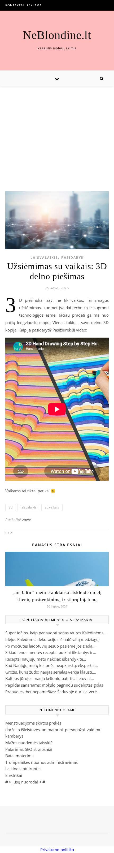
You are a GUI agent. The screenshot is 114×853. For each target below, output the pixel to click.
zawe (26, 519)
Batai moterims (19, 755)
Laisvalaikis (44, 257)
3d (10, 507)
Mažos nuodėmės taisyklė (28, 742)
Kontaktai (14, 5)
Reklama (34, 5)
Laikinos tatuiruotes (23, 768)
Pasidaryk (72, 257)
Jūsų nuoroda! (25, 782)
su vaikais (52, 507)
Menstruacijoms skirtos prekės (33, 723)
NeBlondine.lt (57, 35)
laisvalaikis (29, 507)
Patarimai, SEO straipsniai (28, 749)
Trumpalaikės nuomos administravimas (41, 762)
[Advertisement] (57, 133)
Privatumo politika (57, 849)
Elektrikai (13, 775)
